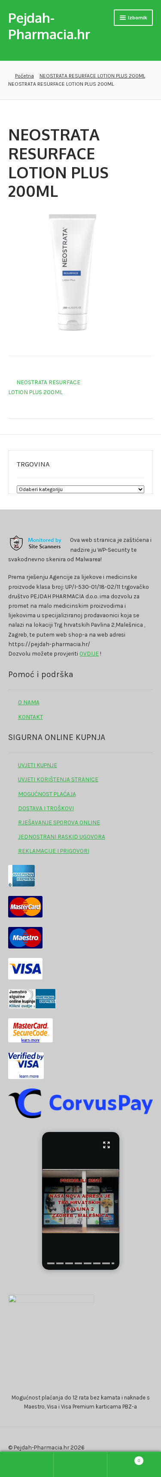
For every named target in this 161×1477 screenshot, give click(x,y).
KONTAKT (30, 716)
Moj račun (27, 1464)
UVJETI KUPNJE (37, 765)
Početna (24, 76)
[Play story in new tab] (80, 1201)
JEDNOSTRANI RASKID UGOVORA (61, 836)
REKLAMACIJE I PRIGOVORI (53, 850)
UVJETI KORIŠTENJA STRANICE (58, 779)
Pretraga (80, 1464)
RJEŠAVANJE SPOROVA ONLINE (59, 822)
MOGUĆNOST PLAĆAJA (47, 793)
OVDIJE (89, 653)
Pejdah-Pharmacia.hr (49, 25)
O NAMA (28, 702)
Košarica (123, 1458)
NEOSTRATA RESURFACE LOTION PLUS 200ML (92, 76)
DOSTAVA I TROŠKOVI (46, 808)
